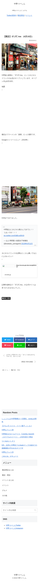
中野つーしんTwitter (13, 525)
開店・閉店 (6, 298)
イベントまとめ (8, 480)
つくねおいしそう (8, 441)
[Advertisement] (19, 25)
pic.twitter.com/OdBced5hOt (14, 235)
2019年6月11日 (27, 244)
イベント (29, 15)
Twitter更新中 (12, 15)
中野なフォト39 (8, 430)
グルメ (4, 490)
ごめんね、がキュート (10, 456)
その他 (4, 495)
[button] (35, 510)
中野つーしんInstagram (14, 528)
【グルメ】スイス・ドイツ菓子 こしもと (17, 426)
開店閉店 (21, 15)
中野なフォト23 (8, 452)
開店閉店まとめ (8, 470)
